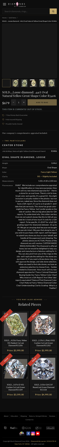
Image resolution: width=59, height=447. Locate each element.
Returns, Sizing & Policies (38, 416)
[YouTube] (38, 433)
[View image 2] (15, 83)
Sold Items (12, 18)
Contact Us (29, 419)
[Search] (53, 11)
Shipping (23, 416)
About (6, 416)
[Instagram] (33, 433)
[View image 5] (42, 83)
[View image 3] (24, 83)
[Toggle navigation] (4, 4)
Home (4, 18)
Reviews (52, 416)
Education (14, 416)
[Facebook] (28, 433)
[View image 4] (33, 83)
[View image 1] (6, 83)
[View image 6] (51, 83)
